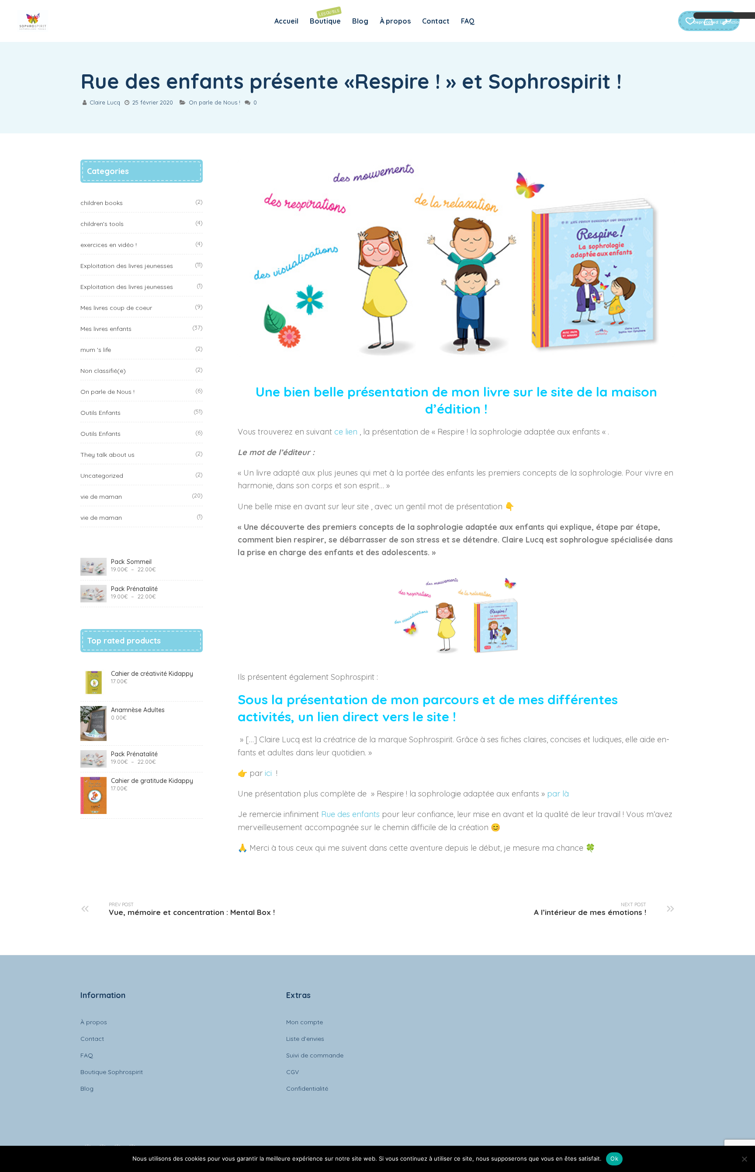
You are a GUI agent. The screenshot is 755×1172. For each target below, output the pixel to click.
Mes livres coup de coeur (116, 308)
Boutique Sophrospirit (111, 1072)
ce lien (345, 432)
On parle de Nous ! (214, 102)
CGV (292, 1072)
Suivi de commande (314, 1055)
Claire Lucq (105, 102)
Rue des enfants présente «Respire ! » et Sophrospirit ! (351, 81)
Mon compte (304, 1022)
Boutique (325, 16)
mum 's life (95, 350)
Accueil (286, 21)
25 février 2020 (152, 102)
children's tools (102, 224)
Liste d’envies (305, 1039)
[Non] (744, 1159)
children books (101, 203)
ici (269, 773)
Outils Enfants (100, 413)
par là (559, 794)
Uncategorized (101, 476)
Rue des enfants (349, 814)
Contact (436, 21)
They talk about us (107, 455)
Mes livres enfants (106, 329)
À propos (395, 21)
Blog (360, 21)
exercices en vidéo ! (108, 245)
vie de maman (101, 497)
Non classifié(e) (103, 371)
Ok (614, 1158)
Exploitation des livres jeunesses (126, 266)
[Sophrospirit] (32, 21)
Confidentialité (307, 1088)
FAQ (467, 21)
